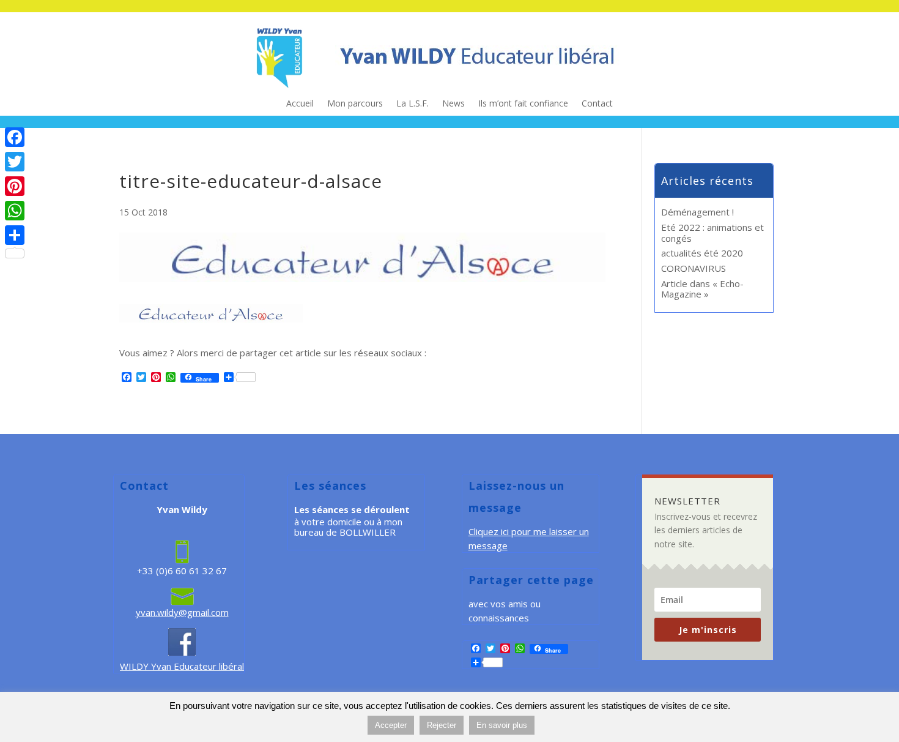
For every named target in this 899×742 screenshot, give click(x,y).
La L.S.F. (412, 104)
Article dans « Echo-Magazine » (702, 288)
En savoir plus (501, 725)
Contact (597, 104)
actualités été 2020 (702, 253)
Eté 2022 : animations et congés (712, 232)
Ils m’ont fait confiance (523, 104)
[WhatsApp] (14, 210)
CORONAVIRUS (693, 268)
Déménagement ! (697, 212)
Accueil (300, 104)
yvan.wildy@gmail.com (182, 612)
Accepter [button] (391, 725)
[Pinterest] (14, 186)
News (453, 104)
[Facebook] (14, 137)
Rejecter (441, 725)
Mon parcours (355, 104)
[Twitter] (14, 161)
